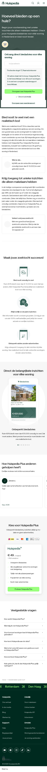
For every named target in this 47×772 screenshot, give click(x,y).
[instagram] (16, 750)
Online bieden (29, 707)
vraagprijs (35, 193)
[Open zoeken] (32, 3)
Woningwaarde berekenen (34, 733)
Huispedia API (29, 712)
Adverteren (28, 717)
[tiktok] (22, 750)
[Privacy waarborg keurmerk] (6, 758)
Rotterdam (13, 686)
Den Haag (35, 686)
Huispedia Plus (29, 728)
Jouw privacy (7, 738)
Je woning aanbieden (32, 738)
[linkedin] (28, 750)
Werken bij (6, 717)
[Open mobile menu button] (43, 3)
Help (4, 728)
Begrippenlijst (7, 733)
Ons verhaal (6, 702)
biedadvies (6, 146)
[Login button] (38, 3)
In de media (6, 707)
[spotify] (10, 750)
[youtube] (4, 750)
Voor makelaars (30, 702)
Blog (4, 712)
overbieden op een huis (15, 137)
